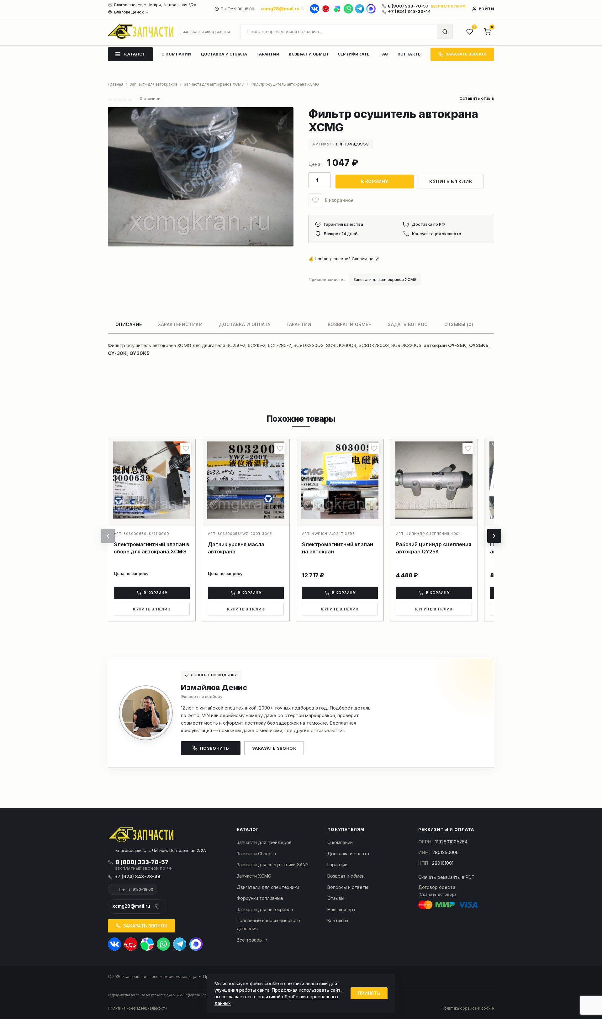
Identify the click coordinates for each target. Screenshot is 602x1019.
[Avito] (337, 8)
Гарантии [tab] (299, 324)
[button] (315, 200)
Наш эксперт (341, 909)
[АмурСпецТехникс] (141, 32)
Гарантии (337, 864)
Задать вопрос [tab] (408, 324)
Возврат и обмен (346, 876)
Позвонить (214, 748)
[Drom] (325, 8)
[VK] (314, 8)
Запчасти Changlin (256, 853)
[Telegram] (359, 8)
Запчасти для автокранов (265, 909)
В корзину (374, 181)
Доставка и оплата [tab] (244, 324)
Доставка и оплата (348, 853)
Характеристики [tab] (180, 324)
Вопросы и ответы (347, 887)
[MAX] (371, 8)
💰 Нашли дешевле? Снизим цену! (344, 258)
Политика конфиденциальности (137, 1008)
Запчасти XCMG (254, 876)
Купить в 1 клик (450, 181)
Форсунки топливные (260, 898)
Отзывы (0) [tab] (458, 324)
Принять (369, 993)
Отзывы (335, 898)
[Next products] (494, 536)
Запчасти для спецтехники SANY (273, 864)
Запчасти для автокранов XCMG (385, 279)
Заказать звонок (274, 748)
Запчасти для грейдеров (264, 842)
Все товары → (252, 939)
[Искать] (444, 31)
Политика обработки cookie (467, 1008)
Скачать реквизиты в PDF (446, 877)
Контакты (337, 920)
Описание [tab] (128, 324)
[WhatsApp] (348, 8)
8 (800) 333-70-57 (408, 6)
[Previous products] (108, 536)
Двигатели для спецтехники (268, 887)
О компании (340, 842)
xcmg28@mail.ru (280, 8)
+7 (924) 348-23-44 (409, 11)
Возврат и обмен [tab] (350, 324)
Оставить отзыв (476, 98)
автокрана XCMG (171, 345)
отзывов (150, 99)
